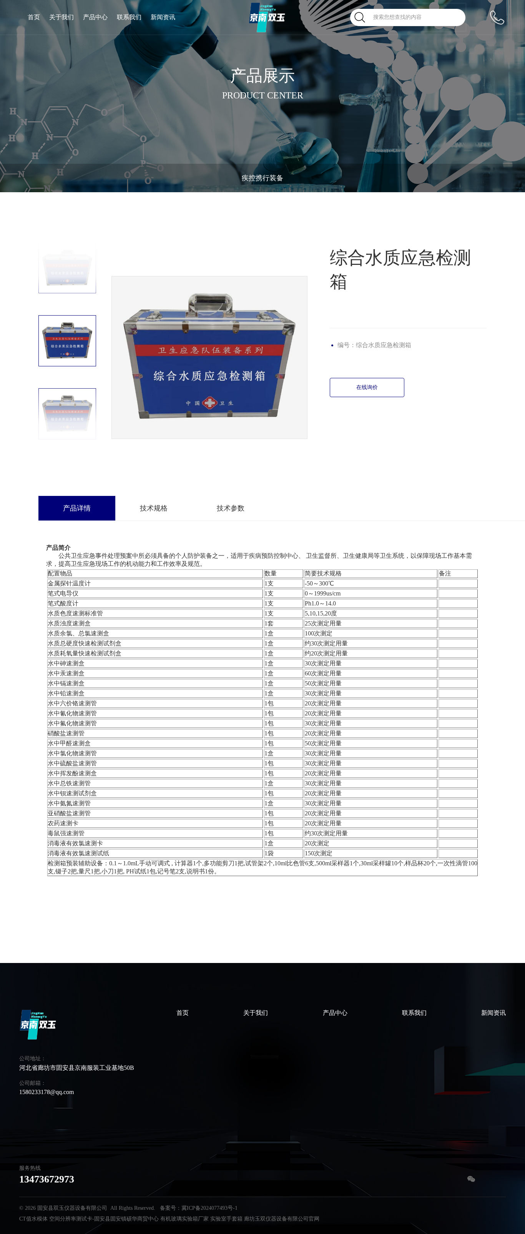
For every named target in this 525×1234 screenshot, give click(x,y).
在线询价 (367, 387)
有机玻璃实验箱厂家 (184, 1219)
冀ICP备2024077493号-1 (209, 1208)
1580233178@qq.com (46, 1092)
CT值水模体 (33, 1219)
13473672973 (46, 1179)
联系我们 (129, 17)
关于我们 (61, 17)
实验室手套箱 (226, 1219)
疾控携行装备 (262, 178)
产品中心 (95, 17)
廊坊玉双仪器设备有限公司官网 (281, 1219)
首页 (34, 17)
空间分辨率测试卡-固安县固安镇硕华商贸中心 (104, 1219)
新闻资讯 (163, 17)
